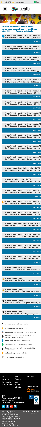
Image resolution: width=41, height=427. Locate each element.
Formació (8, 21)
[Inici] (20, 10)
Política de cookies (8, 416)
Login (38, 2)
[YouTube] (11, 405)
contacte (30, 376)
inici (4, 376)
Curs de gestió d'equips (20, 21)
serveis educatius (18, 386)
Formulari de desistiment (8, 422)
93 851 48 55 (7, 2)
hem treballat (7, 382)
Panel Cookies (13, 425)
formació (18, 379)
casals (17, 382)
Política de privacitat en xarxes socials (10, 414)
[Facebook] (7, 405)
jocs (16, 376)
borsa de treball (8, 385)
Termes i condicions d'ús (11, 417)
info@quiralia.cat (20, 2)
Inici (3, 21)
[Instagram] (15, 405)
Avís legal (5, 411)
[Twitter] (3, 405)
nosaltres (6, 379)
